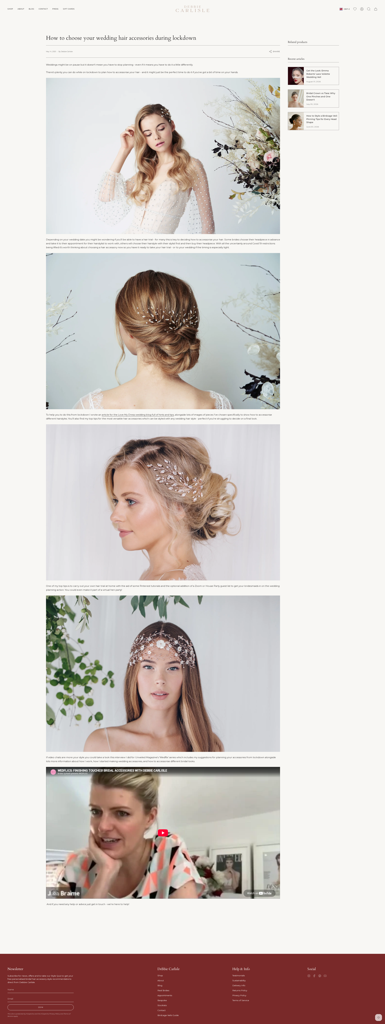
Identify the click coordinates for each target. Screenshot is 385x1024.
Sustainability (239, 980)
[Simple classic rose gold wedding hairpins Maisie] (163, 502)
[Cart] (375, 9)
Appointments (164, 995)
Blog (159, 985)
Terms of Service (240, 1000)
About (160, 980)
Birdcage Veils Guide (168, 1015)
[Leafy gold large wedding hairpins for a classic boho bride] (163, 331)
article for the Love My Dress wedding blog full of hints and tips (138, 414)
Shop (160, 975)
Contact (161, 1010)
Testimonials (238, 975)
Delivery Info (238, 985)
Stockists (162, 1005)
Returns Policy (239, 990)
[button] (10, 9)
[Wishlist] (354, 9)
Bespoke (162, 1000)
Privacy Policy (54, 1014)
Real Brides (163, 990)
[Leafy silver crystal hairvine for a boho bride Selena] (163, 156)
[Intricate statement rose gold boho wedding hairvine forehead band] (163, 674)
